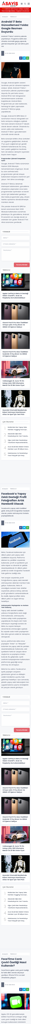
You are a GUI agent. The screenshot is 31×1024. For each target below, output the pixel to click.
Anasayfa (5, 17)
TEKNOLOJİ (13, 17)
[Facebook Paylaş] (20, 58)
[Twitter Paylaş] (24, 58)
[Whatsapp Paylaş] (27, 58)
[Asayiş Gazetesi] (10, 3)
